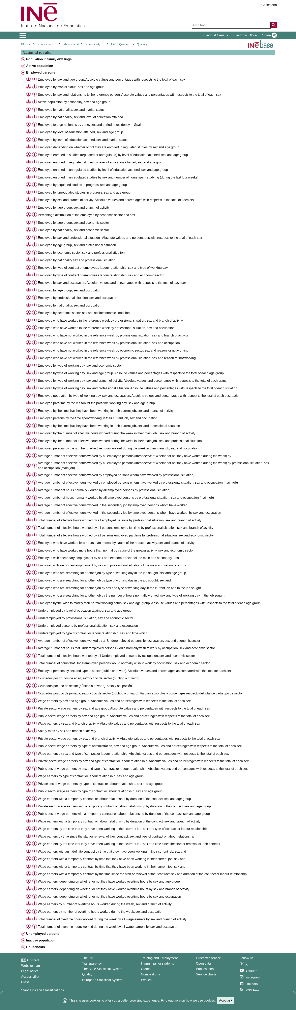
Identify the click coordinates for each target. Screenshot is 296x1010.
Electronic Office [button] (245, 35)
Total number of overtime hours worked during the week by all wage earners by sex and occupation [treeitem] (108, 926)
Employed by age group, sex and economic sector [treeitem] (73, 222)
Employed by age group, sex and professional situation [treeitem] (77, 245)
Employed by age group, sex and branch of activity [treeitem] (74, 207)
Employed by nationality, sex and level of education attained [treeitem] (80, 117)
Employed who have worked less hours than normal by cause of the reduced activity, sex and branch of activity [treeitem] (116, 542)
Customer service (208, 958)
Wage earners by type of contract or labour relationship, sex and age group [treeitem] (91, 776)
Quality (87, 974)
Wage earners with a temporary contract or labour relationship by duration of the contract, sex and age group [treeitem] (114, 799)
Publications (205, 969)
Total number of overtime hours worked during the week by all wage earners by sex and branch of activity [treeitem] (112, 919)
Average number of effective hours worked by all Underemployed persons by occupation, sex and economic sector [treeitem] (119, 640)
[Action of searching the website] (273, 25)
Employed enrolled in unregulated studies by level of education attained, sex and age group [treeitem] (103, 169)
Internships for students (157, 963)
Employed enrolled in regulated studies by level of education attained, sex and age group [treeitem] (101, 162)
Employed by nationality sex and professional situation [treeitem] (76, 260)
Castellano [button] (269, 5)
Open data (203, 963)
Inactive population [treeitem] (40, 940)
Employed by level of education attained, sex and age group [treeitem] (80, 132)
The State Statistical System (102, 969)
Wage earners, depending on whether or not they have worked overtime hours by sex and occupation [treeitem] (109, 896)
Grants (145, 969)
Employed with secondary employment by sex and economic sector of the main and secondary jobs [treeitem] (108, 558)
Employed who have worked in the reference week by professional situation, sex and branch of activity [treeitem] (110, 320)
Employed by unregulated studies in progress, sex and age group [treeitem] (84, 192)
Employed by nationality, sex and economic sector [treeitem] (73, 230)
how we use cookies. (201, 1000)
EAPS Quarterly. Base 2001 (127, 44)
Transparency (92, 963)
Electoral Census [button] (215, 35)
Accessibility (30, 976)
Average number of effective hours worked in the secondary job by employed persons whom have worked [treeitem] (112, 505)
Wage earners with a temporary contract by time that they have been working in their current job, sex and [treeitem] (111, 859)
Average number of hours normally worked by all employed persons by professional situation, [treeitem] (104, 490)
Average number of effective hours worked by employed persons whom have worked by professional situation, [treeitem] (116, 475)
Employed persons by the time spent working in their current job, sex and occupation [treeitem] (97, 418)
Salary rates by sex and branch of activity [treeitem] (67, 731)
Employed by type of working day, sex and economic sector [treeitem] (80, 365)
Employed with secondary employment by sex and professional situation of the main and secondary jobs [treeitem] (112, 565)
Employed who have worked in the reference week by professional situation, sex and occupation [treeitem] (106, 328)
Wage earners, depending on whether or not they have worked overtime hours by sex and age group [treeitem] (109, 881)
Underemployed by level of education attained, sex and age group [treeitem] (84, 610)
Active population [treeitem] (39, 66)
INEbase (26, 44)
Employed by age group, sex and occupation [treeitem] (69, 290)
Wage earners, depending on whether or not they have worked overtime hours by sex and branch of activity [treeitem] (113, 889)
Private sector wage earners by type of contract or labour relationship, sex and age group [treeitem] (101, 783)
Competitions (150, 974)
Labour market (70, 44)
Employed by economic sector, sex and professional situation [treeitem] (81, 252)
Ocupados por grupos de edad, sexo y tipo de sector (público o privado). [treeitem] (89, 678)
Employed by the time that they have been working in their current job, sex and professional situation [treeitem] (109, 426)
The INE (88, 958)
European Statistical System (102, 980)
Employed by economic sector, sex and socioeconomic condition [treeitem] (84, 313)
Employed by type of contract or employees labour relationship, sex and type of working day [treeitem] (103, 267)
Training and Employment (159, 958)
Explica (146, 980)
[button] (269, 35)
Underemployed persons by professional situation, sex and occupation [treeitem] (88, 625)
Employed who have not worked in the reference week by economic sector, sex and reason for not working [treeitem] (113, 350)
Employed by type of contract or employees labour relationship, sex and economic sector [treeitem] (101, 275)
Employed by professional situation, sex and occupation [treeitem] (77, 297)
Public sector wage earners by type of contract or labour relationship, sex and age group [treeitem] (100, 791)
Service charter (206, 974)
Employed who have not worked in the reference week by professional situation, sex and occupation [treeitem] (109, 343)
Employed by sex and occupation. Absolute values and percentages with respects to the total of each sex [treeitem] (112, 282)
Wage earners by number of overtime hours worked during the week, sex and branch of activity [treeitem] (105, 904)
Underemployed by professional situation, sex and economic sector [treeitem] (85, 618)
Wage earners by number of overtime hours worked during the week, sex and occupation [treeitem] (100, 911)
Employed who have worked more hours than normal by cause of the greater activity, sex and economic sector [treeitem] (116, 550)
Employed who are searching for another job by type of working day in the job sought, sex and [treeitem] (104, 580)
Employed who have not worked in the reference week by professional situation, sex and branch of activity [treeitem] (113, 335)
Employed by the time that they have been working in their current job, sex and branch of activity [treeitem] (106, 410)
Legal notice (30, 971)
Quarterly (142, 44)
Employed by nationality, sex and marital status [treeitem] (71, 109)
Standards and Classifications (42, 990)
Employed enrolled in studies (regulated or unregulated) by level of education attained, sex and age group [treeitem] (113, 155)
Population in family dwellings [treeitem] (49, 59)
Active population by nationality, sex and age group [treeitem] (74, 102)
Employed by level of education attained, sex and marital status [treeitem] (82, 140)
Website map (30, 965)
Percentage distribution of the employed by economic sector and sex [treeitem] (86, 215)
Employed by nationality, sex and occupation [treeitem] (69, 305)
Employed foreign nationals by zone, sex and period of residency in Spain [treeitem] (90, 124)
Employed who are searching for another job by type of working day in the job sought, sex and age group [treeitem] (112, 573)
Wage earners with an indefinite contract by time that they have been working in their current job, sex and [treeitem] (112, 851)
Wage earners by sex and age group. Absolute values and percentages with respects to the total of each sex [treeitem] (114, 701)
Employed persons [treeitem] (40, 72)
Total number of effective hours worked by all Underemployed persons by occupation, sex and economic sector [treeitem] (116, 655)
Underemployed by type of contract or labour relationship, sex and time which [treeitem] (92, 633)
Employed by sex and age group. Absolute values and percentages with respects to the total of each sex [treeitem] (111, 79)
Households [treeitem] (35, 947)
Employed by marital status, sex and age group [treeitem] (71, 87)
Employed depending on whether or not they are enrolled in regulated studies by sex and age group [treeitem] (108, 147)
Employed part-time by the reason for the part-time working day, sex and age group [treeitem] (96, 403)
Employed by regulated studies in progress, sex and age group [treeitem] (82, 185)
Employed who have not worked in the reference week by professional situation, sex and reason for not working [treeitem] (117, 358)
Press (25, 982)
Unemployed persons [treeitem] (42, 933)
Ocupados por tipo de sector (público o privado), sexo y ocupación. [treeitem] (85, 686)
